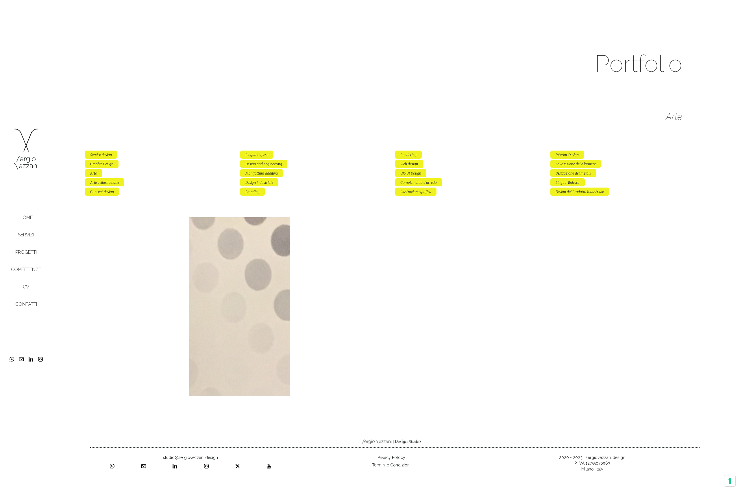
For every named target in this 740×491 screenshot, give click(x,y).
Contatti (26, 304)
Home (26, 217)
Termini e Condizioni (391, 465)
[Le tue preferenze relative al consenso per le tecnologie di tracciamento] (729, 480)
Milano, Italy (592, 469)
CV (26, 287)
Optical (239, 221)
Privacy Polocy (391, 457)
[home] (26, 148)
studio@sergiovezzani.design (190, 457)
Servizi (26, 235)
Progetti (26, 252)
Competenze (26, 269)
